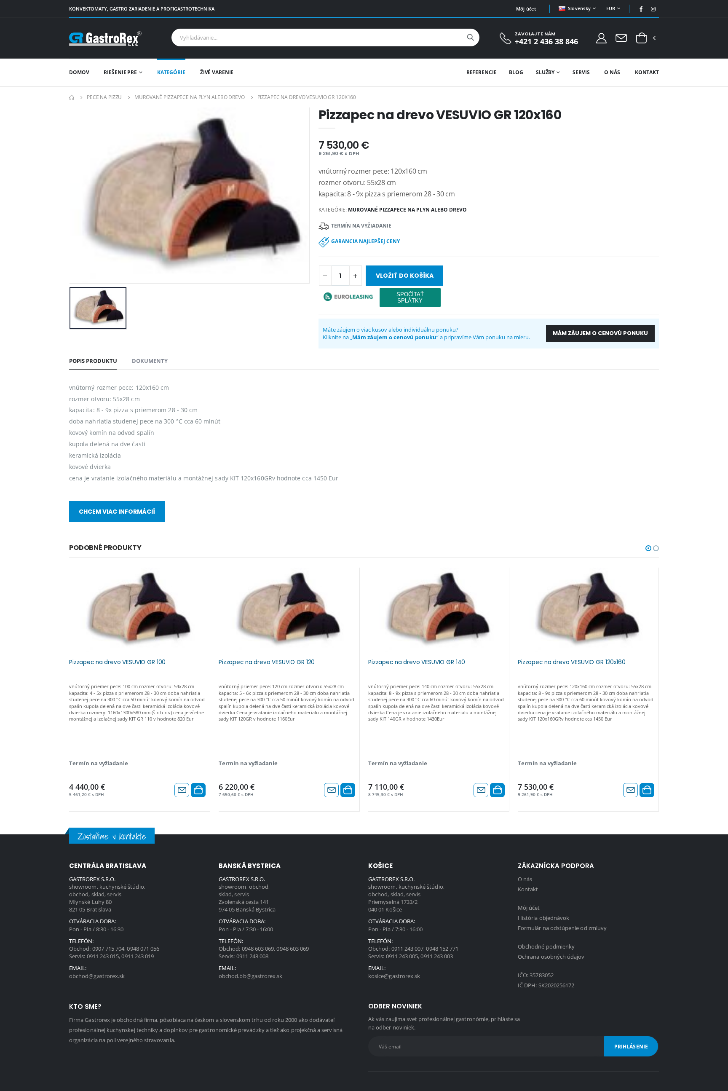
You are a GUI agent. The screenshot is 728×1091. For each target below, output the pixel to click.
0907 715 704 (108, 948)
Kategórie (171, 72)
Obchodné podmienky (546, 946)
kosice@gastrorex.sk (394, 976)
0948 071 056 (143, 948)
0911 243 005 (402, 956)
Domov (79, 72)
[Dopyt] (621, 37)
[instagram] (653, 8)
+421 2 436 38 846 (546, 41)
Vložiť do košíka (405, 275)
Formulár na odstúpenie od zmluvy (562, 928)
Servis (581, 72)
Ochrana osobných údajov (551, 956)
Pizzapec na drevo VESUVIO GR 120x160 (572, 662)
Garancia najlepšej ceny (365, 241)
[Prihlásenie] (601, 37)
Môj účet (526, 8)
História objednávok (543, 918)
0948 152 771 (442, 948)
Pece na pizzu (104, 97)
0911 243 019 (137, 956)
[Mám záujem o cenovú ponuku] (181, 790)
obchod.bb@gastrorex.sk (250, 976)
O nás (612, 72)
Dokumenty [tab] (150, 361)
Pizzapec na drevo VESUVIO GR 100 (117, 662)
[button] (641, 38)
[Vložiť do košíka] (198, 790)
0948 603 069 (258, 948)
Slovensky (579, 8)
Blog (516, 72)
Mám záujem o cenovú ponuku (600, 333)
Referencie (481, 72)
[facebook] (641, 8)
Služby (545, 72)
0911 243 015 (103, 956)
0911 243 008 (252, 956)
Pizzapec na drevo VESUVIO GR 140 (416, 662)
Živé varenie (217, 72)
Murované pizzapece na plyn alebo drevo (189, 97)
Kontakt (647, 72)
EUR (611, 8)
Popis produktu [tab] (93, 361)
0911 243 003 (436, 956)
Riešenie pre (120, 72)
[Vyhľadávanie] (470, 37)
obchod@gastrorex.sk (97, 976)
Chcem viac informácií (117, 511)
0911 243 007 (407, 948)
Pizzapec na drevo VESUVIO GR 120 (267, 662)
